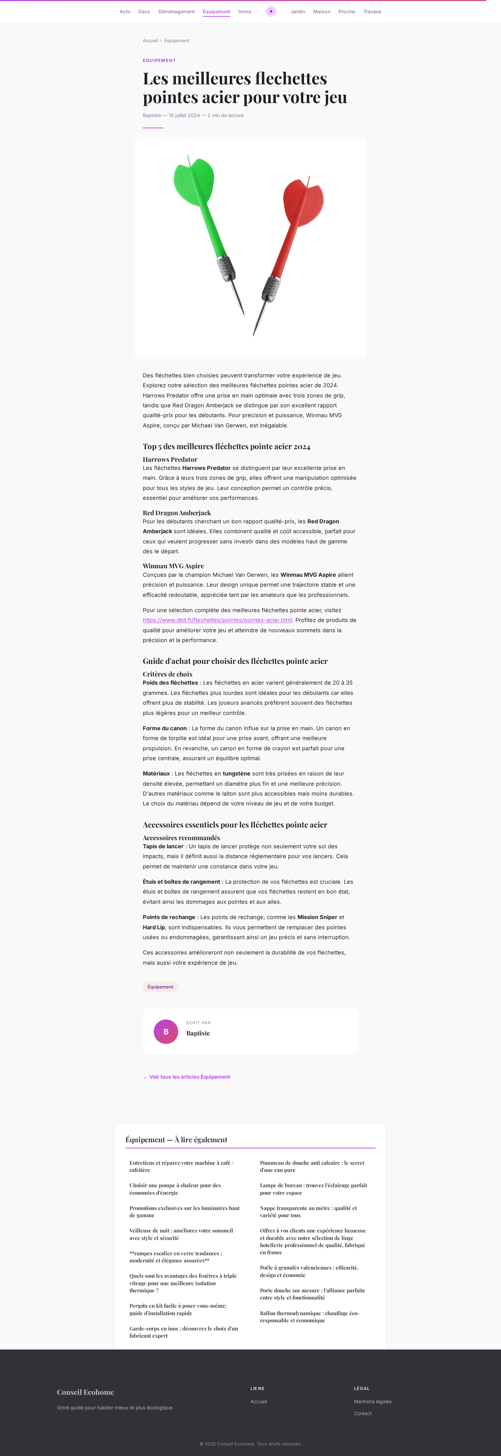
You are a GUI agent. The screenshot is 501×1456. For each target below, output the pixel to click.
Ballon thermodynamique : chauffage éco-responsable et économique (310, 1317)
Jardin (298, 11)
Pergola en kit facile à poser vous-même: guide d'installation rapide (178, 1309)
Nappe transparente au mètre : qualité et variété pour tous (308, 1211)
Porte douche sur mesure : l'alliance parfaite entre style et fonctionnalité (312, 1294)
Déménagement (176, 11)
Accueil (150, 40)
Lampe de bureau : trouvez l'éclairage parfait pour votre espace (313, 1189)
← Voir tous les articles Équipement (186, 1077)
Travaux (372, 11)
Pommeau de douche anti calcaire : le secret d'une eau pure (312, 1166)
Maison (321, 11)
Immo (245, 11)
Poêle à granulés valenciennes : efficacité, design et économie (309, 1271)
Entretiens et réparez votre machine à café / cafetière (182, 1166)
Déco (144, 11)
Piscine (346, 11)
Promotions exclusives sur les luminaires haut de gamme (185, 1211)
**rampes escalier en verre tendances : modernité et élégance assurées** (176, 1257)
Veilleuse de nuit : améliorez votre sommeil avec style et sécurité (181, 1234)
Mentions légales (373, 1401)
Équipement (216, 11)
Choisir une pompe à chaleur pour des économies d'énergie (175, 1189)
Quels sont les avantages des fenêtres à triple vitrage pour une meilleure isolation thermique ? (183, 1283)
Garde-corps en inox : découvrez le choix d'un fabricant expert (184, 1332)
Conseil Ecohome (85, 1391)
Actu (125, 11)
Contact (363, 1413)
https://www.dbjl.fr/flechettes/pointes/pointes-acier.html (217, 620)
